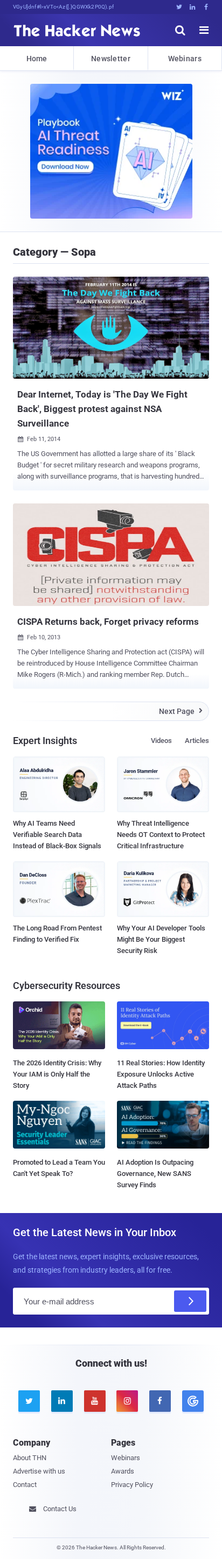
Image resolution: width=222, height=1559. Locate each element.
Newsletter (110, 58)
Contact (25, 1485)
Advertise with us (39, 1471)
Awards (122, 1471)
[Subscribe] (190, 1301)
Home (36, 58)
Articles (197, 741)
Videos (161, 741)
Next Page (181, 711)
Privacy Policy (132, 1485)
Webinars (185, 58)
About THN (29, 1458)
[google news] (193, 1401)
